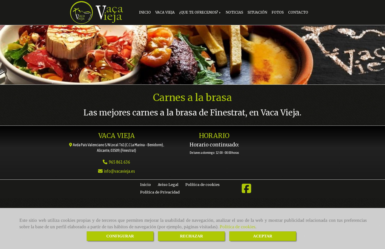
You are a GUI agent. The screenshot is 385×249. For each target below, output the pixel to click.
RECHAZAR (191, 236)
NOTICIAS (234, 12)
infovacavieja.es (119, 171)
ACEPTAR (262, 236)
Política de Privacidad (160, 192)
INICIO (145, 12)
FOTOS (278, 12)
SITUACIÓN (257, 12)
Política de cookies (237, 226)
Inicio (145, 184)
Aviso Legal (168, 184)
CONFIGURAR (120, 236)
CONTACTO (298, 12)
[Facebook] (246, 191)
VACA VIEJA (165, 12)
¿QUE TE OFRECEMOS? (199, 12)
